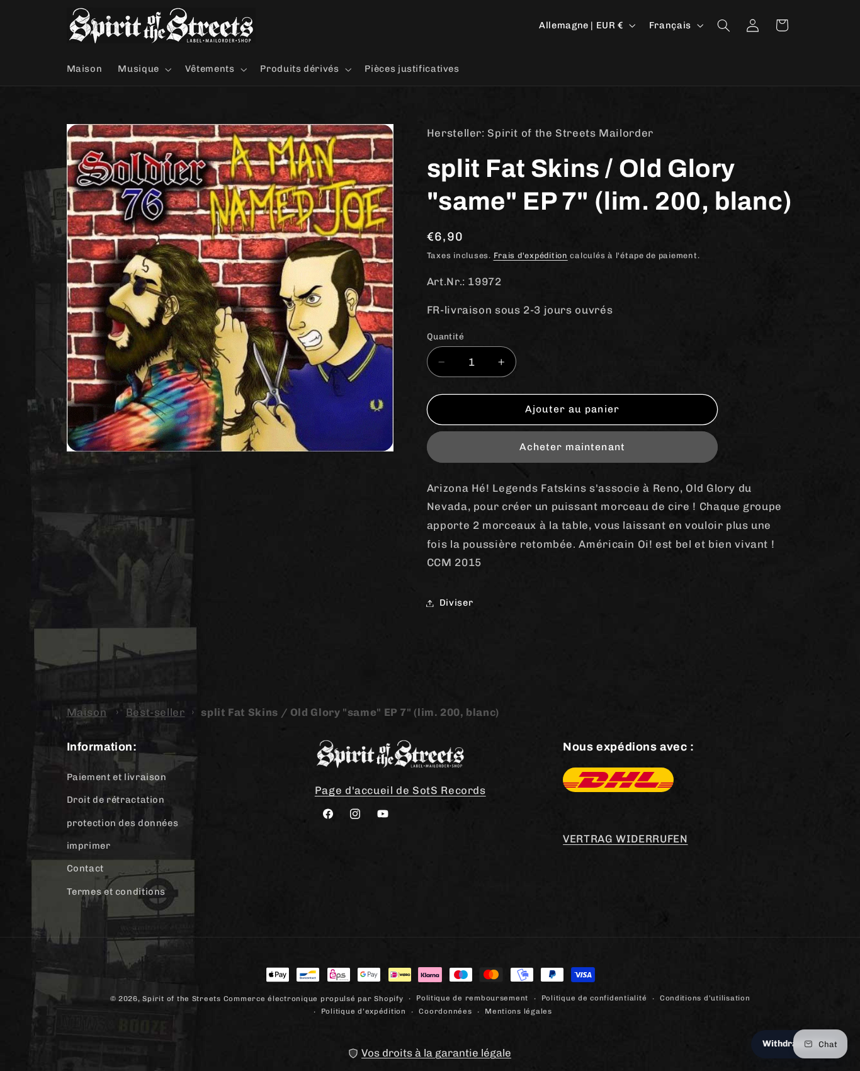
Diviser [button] (456, 602)
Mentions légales (518, 1011)
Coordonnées (445, 1011)
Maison (87, 712)
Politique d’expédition (363, 1011)
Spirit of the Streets (181, 998)
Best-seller (155, 712)
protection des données (123, 823)
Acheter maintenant (572, 447)
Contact (85, 868)
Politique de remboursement (472, 998)
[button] (143, 69)
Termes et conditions (116, 891)
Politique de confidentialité (594, 998)
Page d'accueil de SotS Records (400, 790)
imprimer (89, 845)
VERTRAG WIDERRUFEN (625, 838)
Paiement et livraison (117, 777)
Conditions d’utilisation (705, 998)
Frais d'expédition (531, 255)
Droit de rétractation (116, 799)
